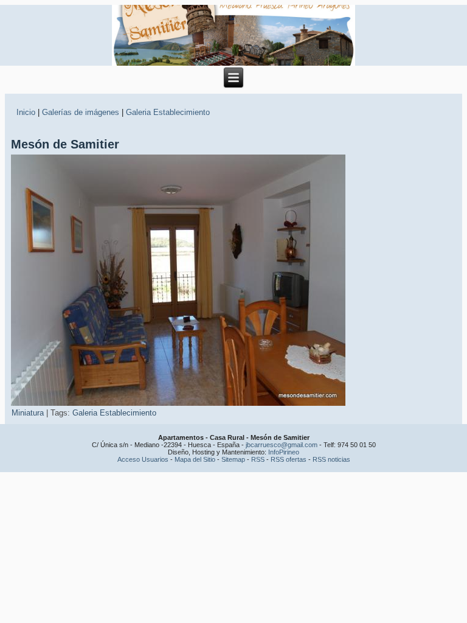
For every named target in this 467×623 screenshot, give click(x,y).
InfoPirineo (283, 452)
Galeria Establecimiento (168, 112)
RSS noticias (331, 459)
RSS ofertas (288, 459)
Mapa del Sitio (195, 459)
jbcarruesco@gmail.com (281, 444)
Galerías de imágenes (80, 112)
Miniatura (28, 412)
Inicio (25, 112)
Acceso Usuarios (142, 459)
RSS (258, 459)
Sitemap (233, 459)
